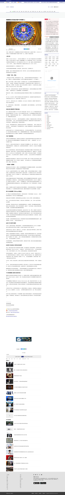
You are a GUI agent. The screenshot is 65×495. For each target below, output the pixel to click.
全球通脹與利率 (49, 116)
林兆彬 (46, 62)
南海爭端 (48, 118)
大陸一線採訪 (48, 126)
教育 (52, 11)
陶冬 (46, 65)
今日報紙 (8, 474)
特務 (14, 358)
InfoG (30, 11)
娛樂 (54, 11)
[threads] (37, 474)
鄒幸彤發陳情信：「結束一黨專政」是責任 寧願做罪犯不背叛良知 (52, 47)
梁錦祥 (50, 58)
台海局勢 (48, 117)
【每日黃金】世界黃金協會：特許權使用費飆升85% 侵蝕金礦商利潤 (52, 50)
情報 (9, 358)
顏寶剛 (50, 60)
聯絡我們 (36, 493)
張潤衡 (53, 62)
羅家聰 (57, 58)
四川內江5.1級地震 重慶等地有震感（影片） (52, 32)
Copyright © (47, 493)
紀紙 (48, 11)
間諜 (12, 358)
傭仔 (49, 62)
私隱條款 (44, 493)
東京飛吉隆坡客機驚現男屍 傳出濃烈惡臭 (51, 25)
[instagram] (33, 474)
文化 (41, 11)
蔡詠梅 (57, 60)
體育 (50, 11)
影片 (7, 476)
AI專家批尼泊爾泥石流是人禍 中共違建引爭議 (52, 51)
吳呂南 (54, 58)
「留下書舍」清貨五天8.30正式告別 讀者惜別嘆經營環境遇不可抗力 (52, 40)
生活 (37, 11)
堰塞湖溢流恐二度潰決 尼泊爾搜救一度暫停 (52, 46)
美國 (28, 358)
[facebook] (35, 474)
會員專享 (14, 11)
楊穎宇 (54, 60)
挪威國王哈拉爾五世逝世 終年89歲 (51, 31)
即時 (17, 11)
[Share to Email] (29, 49)
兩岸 (24, 11)
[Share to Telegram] (26, 49)
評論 (35, 11)
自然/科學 (44, 11)
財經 (28, 11)
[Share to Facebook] (24, 49)
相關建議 (33, 493)
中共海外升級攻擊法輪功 (50, 127)
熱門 (19, 11)
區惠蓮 (46, 67)
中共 (17, 358)
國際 (26, 11)
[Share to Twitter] (25, 49)
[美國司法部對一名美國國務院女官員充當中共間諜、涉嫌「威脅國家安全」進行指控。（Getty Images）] (23, 33)
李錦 (56, 62)
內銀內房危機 (48, 122)
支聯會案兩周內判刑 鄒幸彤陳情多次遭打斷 (52, 48)
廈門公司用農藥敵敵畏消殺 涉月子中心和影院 (52, 24)
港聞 (21, 11)
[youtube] (41, 474)
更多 (56, 65)
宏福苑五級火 (48, 128)
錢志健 (46, 58)
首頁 (10, 11)
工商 (20, 487)
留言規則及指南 (7, 354)
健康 (39, 11)
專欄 (33, 11)
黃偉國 (46, 60)
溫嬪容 (49, 65)
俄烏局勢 (48, 121)
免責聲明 (40, 493)
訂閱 (27, 356)
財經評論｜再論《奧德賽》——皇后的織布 (52, 28)
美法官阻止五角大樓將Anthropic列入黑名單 (52, 22)
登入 (22, 356)
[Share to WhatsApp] (28, 49)
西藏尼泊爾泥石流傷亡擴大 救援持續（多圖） (52, 29)
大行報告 (48, 123)
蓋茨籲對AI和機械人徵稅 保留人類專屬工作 (52, 41)
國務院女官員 (24, 358)
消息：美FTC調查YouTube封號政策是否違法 (52, 21)
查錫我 (53, 65)
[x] (39, 474)
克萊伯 (20, 358)
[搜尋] (58, 6)
